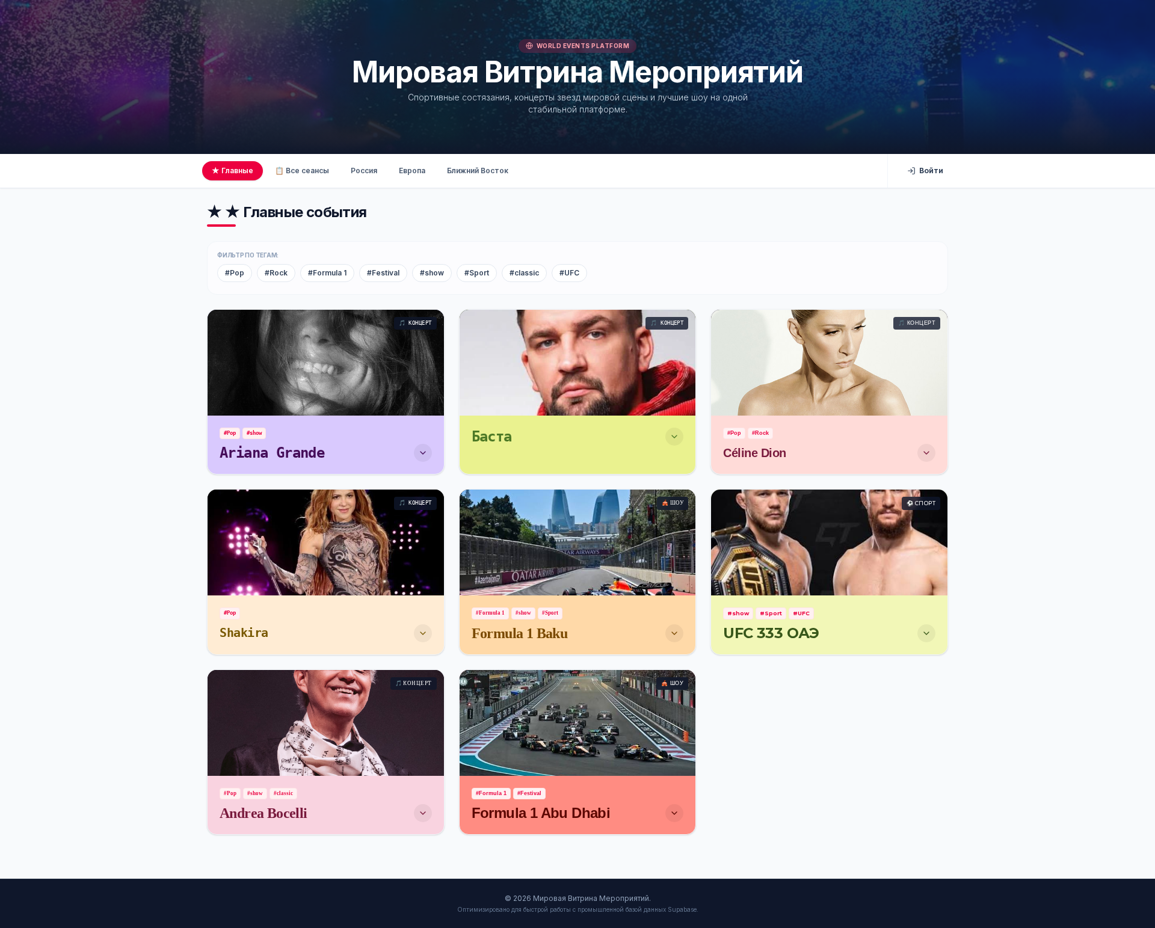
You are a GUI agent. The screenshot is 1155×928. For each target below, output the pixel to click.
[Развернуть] (423, 453)
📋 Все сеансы (302, 170)
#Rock (276, 272)
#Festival (383, 272)
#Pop (234, 272)
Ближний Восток (477, 170)
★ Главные (232, 170)
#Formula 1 (327, 272)
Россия (364, 170)
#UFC (569, 272)
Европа (412, 170)
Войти (931, 170)
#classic (524, 272)
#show (432, 272)
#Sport (476, 272)
